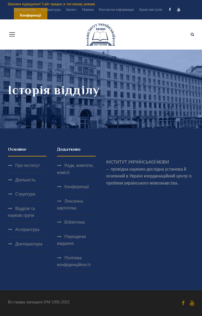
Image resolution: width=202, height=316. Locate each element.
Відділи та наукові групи (21, 212)
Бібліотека (74, 222)
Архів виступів (150, 10)
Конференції (76, 187)
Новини (88, 10)
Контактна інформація (116, 10)
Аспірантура (50, 10)
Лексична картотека (70, 204)
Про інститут (27, 165)
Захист (71, 10)
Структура (25, 194)
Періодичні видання (71, 240)
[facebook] (170, 10)
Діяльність (25, 180)
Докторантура (25, 10)
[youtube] (178, 10)
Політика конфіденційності (74, 261)
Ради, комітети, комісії (75, 169)
